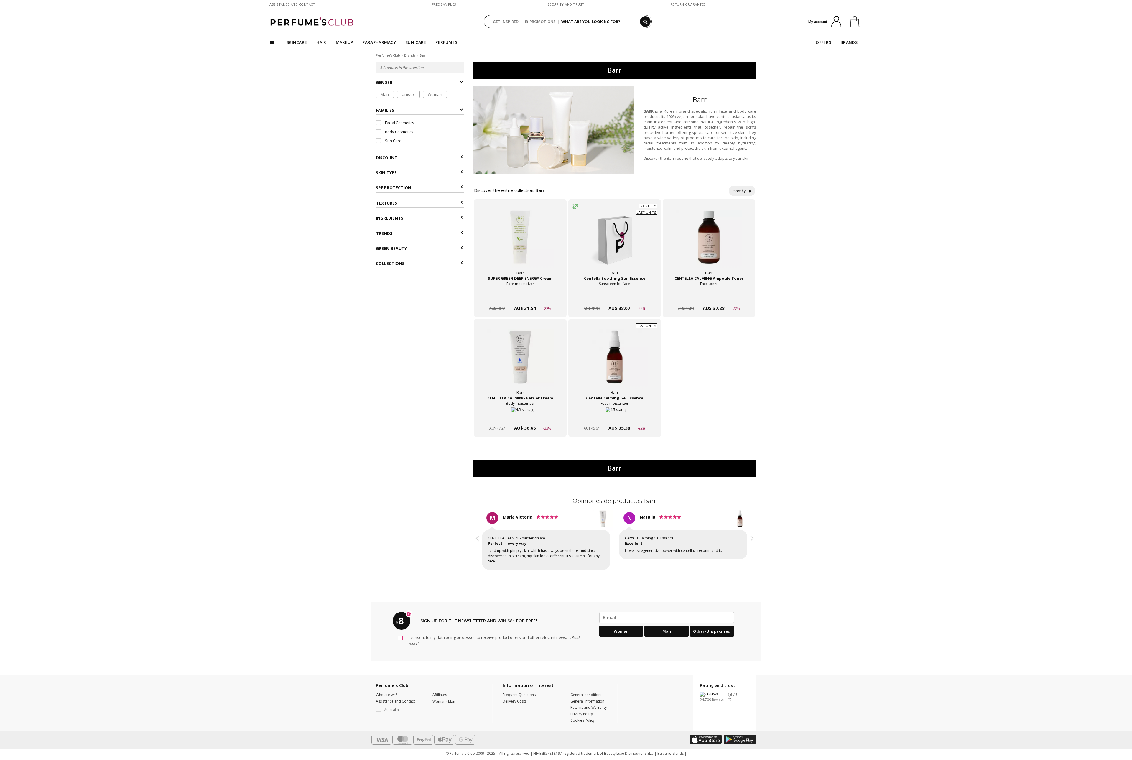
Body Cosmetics (398, 131)
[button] (477, 541)
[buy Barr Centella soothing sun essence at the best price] (614, 243)
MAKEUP (344, 42)
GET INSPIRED (506, 21)
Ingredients (389, 218)
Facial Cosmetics (399, 123)
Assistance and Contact (292, 4)
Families (385, 110)
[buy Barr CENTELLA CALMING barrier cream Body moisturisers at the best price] (520, 362)
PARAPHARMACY (379, 42)
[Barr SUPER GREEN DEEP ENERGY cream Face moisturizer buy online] (520, 297)
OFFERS (823, 42)
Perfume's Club (388, 55)
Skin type (386, 172)
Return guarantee (688, 4)
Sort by (739, 190)
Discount (386, 157)
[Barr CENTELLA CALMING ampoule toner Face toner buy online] (709, 297)
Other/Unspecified (712, 631)
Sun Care (393, 141)
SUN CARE (415, 42)
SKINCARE (297, 42)
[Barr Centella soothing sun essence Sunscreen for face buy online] (615, 297)
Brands (409, 55)
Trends (384, 233)
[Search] (645, 21)
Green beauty (391, 248)
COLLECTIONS (390, 264)
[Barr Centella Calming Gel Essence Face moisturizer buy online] (615, 417)
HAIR (321, 42)
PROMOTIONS (542, 21)
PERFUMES (446, 42)
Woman (435, 94)
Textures (386, 203)
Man (385, 94)
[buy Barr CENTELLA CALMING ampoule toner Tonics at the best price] (709, 243)
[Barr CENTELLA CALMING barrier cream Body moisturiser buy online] (520, 417)
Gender (384, 82)
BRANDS (849, 42)
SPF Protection (393, 188)
